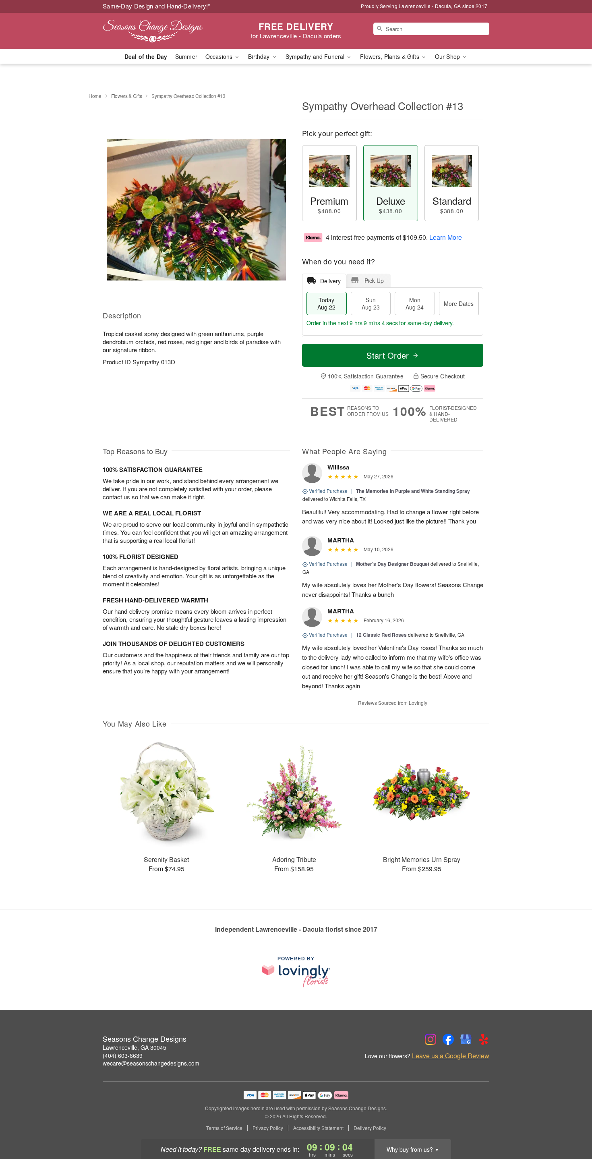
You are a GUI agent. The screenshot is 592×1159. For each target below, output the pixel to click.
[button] (571, 1125)
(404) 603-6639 (123, 1055)
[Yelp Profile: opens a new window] (483, 1039)
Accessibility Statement (318, 1128)
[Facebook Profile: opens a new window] (448, 1039)
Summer (186, 56)
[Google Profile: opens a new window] (466, 1039)
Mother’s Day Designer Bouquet (392, 563)
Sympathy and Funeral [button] (316, 56)
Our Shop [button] (448, 56)
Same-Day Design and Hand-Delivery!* (157, 6)
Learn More (445, 237)
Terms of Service (224, 1128)
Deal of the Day (145, 56)
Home (95, 95)
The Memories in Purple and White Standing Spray (413, 490)
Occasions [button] (219, 56)
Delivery (330, 281)
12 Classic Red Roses (381, 634)
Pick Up (374, 280)
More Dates (459, 303)
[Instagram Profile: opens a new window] (430, 1039)
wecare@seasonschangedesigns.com (151, 1063)
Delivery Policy (370, 1128)
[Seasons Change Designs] (161, 31)
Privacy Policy (268, 1128)
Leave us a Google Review (450, 1055)
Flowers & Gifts (126, 95)
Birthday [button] (259, 56)
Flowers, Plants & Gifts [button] (390, 56)
